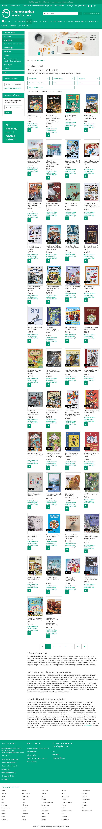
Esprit (3, 814)
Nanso (64, 791)
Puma (64, 805)
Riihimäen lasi (66, 811)
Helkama (25, 805)
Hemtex (24, 808)
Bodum (3, 799)
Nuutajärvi (65, 796)
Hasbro (24, 802)
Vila (83, 808)
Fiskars (24, 791)
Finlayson (4, 819)
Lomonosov (46, 805)
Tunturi (84, 796)
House (24, 811)
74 (78, 646)
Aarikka (3, 791)
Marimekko (45, 811)
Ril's (63, 814)
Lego (43, 796)
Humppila (25, 814)
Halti (23, 799)
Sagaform (65, 819)
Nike (63, 794)
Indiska (24, 819)
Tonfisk (84, 794)
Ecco (3, 811)
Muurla (44, 819)
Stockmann (86, 791)
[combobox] (62, 13)
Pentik (64, 799)
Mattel (44, 817)
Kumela (44, 794)
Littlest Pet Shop (47, 802)
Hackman (25, 796)
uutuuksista (88, 725)
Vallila (84, 802)
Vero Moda (85, 805)
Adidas (3, 794)
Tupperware (86, 799)
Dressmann (5, 808)
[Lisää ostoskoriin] (29, 130)
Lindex (44, 799)
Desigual (4, 805)
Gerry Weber (26, 794)
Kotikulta (45, 791)
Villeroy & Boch (87, 811)
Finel (3, 817)
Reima (64, 808)
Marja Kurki (45, 814)
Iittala (24, 817)
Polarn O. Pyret (67, 802)
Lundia (44, 808)
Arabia (3, 796)
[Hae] (80, 13)
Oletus (50, 91)
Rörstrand (65, 817)
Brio (2, 802)
